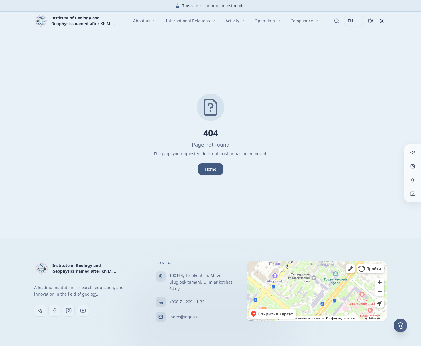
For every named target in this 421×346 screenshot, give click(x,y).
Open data (265, 20)
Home (210, 169)
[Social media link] (40, 311)
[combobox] (354, 21)
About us (141, 20)
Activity (232, 20)
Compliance (301, 20)
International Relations (188, 20)
